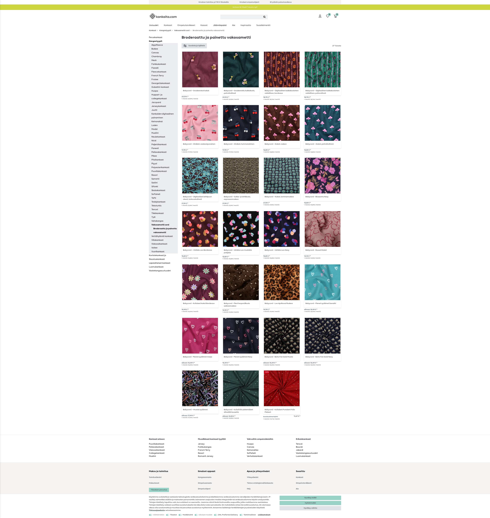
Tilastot (173, 515)
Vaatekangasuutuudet (160, 271)
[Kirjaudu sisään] (320, 16)
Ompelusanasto (205, 483)
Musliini (154, 133)
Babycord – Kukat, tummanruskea (279, 197)
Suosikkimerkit (263, 25)
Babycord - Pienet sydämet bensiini (320, 303)
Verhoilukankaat (255, 456)
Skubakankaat (158, 190)
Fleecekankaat (158, 72)
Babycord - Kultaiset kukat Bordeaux (199, 303)
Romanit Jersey (205, 456)
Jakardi (299, 450)
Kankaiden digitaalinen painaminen (162, 116)
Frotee (154, 79)
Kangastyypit (165, 30)
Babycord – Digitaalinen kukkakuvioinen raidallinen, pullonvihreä (322, 92)
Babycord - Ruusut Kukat (316, 250)
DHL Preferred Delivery (228, 515)
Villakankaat (157, 240)
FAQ (248, 489)
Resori (154, 175)
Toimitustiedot (155, 477)
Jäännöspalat (220, 25)
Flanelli (154, 68)
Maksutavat (154, 483)
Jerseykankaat (158, 106)
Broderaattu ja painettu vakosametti (165, 230)
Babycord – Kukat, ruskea (275, 144)
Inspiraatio (246, 25)
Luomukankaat (156, 267)
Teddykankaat (158, 202)
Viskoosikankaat (159, 244)
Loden (154, 125)
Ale (233, 25)
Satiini (154, 183)
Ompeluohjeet (204, 489)
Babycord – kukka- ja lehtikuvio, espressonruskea (237, 198)
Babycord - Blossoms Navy (316, 197)
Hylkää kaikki (310, 503)
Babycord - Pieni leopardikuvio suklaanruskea (237, 305)
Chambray (156, 56)
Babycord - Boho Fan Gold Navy (319, 357)
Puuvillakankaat (159, 171)
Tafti (153, 198)
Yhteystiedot (252, 477)
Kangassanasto (204, 477)
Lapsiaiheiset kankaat (159, 263)
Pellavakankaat (159, 152)
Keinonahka (252, 450)
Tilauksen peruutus (159, 490)
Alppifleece (157, 45)
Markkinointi (188, 515)
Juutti (154, 110)
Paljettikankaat (159, 144)
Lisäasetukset (264, 515)
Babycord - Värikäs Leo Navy (277, 250)
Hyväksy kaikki (310, 498)
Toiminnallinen (250, 515)
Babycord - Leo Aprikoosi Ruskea (279, 303)
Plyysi (154, 164)
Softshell (155, 194)
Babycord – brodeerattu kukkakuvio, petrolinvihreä (239, 92)
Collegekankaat (156, 453)
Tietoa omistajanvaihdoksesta (260, 483)
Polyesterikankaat (160, 167)
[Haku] (264, 17)
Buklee (154, 49)
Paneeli (155, 148)
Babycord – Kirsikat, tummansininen (239, 144)
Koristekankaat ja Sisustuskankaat (157, 257)
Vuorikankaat (157, 252)
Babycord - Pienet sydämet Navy (238, 357)
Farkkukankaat (158, 64)
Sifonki (154, 187)
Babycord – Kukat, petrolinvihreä (319, 144)
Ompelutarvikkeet (186, 25)
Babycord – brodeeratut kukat (196, 91)
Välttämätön (158, 515)
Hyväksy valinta (310, 508)
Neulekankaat (158, 137)
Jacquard (156, 102)
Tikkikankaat (157, 213)
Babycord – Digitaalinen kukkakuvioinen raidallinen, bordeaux (281, 92)
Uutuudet (153, 25)
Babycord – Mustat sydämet (195, 410)
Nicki (153, 141)
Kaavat (203, 25)
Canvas (155, 53)
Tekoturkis (156, 206)
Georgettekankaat (160, 83)
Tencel (154, 209)
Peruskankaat (155, 37)
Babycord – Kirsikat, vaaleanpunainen (199, 144)
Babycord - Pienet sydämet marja (197, 357)
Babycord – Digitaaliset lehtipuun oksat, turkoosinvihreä (197, 198)
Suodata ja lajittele (196, 46)
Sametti (155, 179)
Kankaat (168, 25)
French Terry (157, 76)
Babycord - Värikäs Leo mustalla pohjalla (238, 251)
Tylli (153, 217)
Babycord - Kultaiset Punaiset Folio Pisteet (280, 411)
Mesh (154, 60)
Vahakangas (157, 221)
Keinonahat (157, 121)
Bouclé (299, 447)
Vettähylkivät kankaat (162, 236)
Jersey (201, 444)
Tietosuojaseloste (157, 510)
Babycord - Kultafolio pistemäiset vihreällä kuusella (238, 411)
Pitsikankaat (157, 160)
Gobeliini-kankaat (160, 87)
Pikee (154, 156)
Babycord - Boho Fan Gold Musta (279, 357)
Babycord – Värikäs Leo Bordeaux (197, 250)
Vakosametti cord (181, 30)
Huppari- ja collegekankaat (159, 97)
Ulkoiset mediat (205, 515)
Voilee (154, 248)
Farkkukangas (204, 447)
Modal (154, 129)
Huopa (154, 91)
